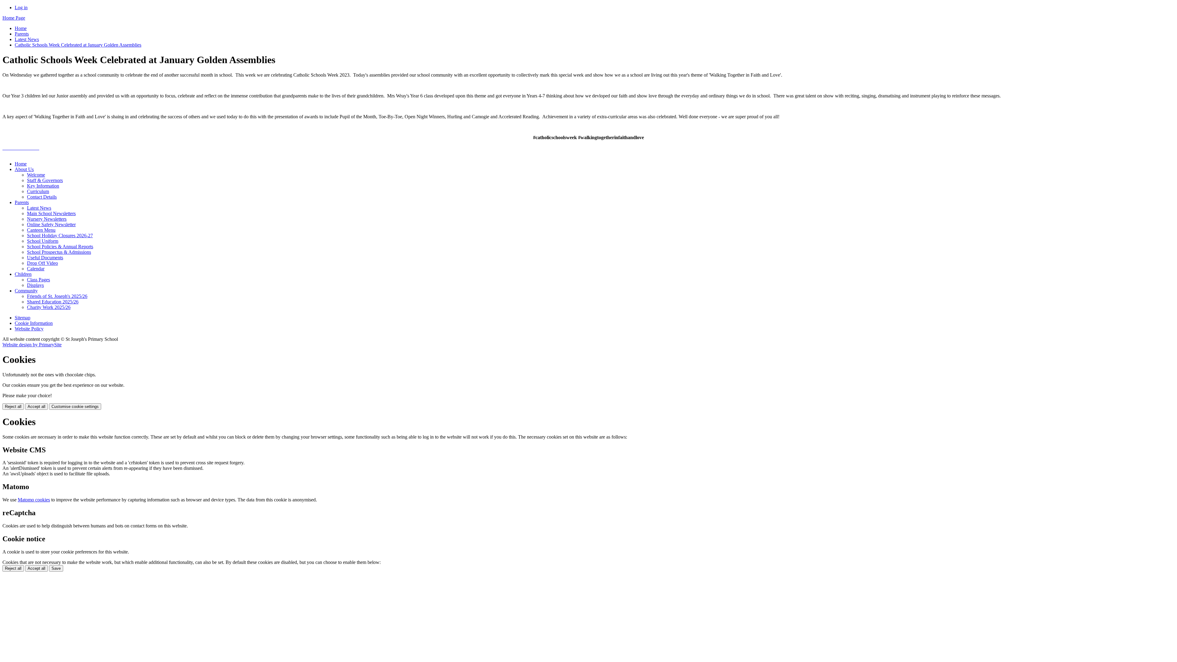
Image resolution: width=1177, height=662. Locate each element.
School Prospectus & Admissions (59, 252)
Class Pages (38, 279)
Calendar (35, 268)
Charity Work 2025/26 (48, 307)
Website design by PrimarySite (32, 344)
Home (21, 28)
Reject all (13, 406)
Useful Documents (45, 257)
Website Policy (29, 328)
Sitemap (22, 317)
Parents (22, 33)
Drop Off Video (42, 263)
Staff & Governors (45, 180)
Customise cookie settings (75, 406)
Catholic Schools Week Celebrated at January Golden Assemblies (78, 45)
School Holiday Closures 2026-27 (60, 235)
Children (23, 274)
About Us (24, 169)
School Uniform (42, 241)
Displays (35, 285)
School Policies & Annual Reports (60, 246)
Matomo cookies (34, 499)
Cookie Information (34, 323)
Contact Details (42, 197)
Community (26, 290)
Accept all (36, 406)
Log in (21, 7)
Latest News (27, 39)
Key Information (43, 185)
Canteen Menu (41, 230)
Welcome (36, 174)
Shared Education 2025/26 (52, 301)
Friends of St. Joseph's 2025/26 (57, 296)
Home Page (13, 18)
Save (56, 568)
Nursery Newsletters (47, 219)
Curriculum (38, 191)
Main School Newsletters (51, 213)
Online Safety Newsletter (51, 224)
